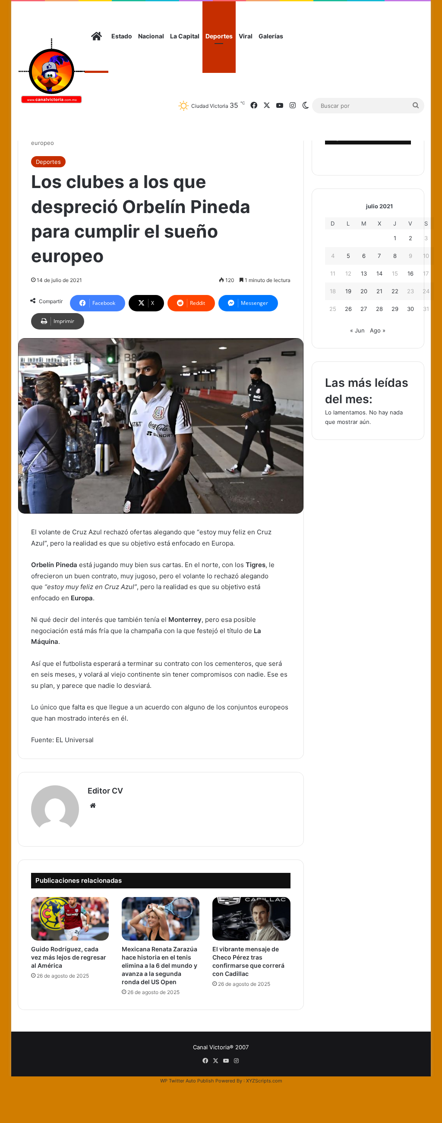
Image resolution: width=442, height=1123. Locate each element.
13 (364, 273)
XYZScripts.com (264, 1081)
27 (363, 308)
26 (348, 308)
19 (348, 291)
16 (410, 273)
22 (394, 291)
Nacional (151, 36)
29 (394, 308)
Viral (246, 36)
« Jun (357, 330)
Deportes (219, 36)
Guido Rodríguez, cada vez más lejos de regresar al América (68, 957)
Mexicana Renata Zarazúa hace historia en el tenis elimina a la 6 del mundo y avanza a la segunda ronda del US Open (159, 965)
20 (363, 291)
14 (379, 273)
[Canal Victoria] (51, 71)
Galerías (271, 36)
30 (410, 308)
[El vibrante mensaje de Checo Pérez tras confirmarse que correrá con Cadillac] (251, 919)
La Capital (184, 36)
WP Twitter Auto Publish (187, 1081)
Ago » (377, 330)
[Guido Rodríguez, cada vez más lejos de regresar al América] (70, 919)
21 (379, 291)
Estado (121, 36)
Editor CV (105, 790)
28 (379, 308)
